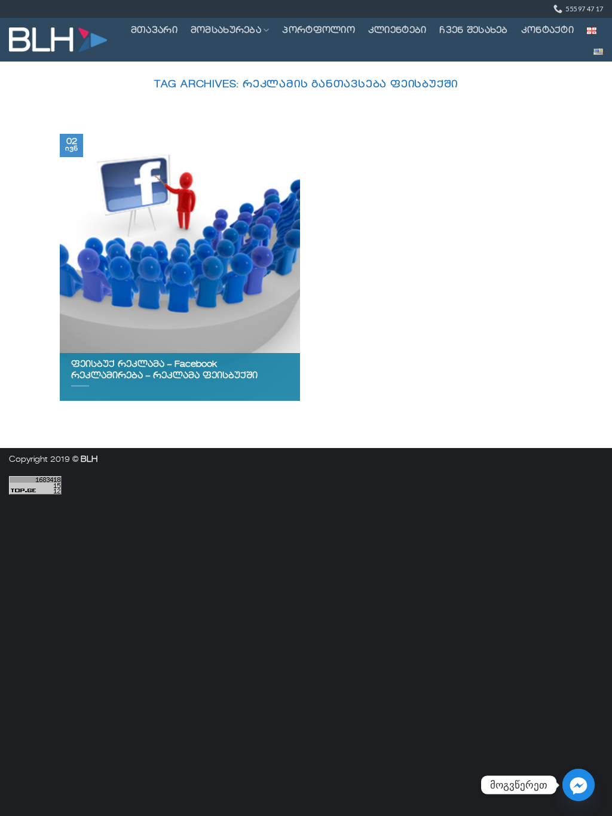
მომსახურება (226, 30)
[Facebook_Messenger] (578, 785)
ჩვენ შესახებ (473, 30)
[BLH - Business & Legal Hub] (58, 39)
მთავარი (154, 30)
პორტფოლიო (318, 30)
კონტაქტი (547, 30)
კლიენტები (397, 30)
